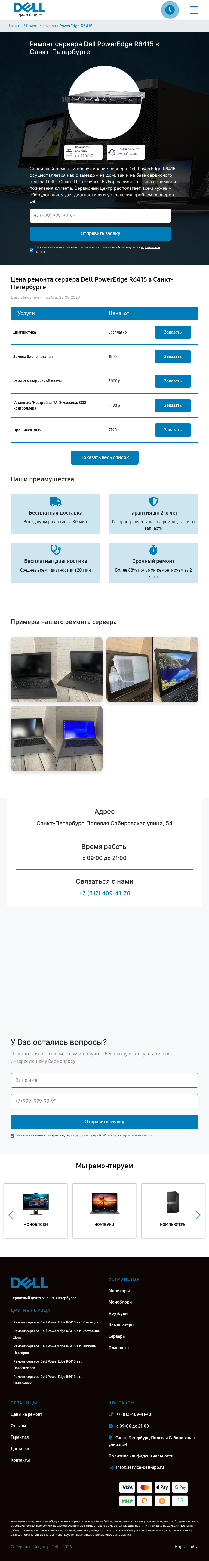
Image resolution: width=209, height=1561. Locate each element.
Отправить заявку (100, 233)
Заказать (173, 332)
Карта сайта (186, 1546)
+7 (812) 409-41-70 (104, 893)
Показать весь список (104, 457)
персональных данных (137, 1135)
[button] (10, 1215)
